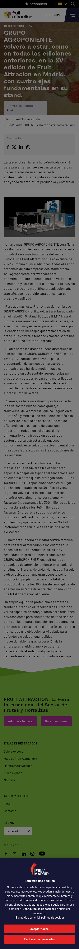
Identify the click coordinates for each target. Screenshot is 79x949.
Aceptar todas (39, 928)
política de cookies (52, 917)
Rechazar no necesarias (39, 939)
